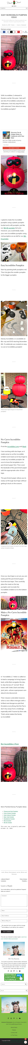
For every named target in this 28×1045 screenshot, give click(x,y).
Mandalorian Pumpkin (9, 818)
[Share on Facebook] (4, 32)
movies (18, 872)
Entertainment (12, 872)
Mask (24, 446)
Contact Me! (14, 1032)
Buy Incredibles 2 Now (10, 744)
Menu (14, 6)
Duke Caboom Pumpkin (10, 815)
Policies (14, 1030)
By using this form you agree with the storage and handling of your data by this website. (13, 926)
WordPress (19, 1042)
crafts (2, 872)
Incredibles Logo (13, 446)
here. (23, 968)
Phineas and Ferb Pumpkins (11, 811)
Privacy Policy (12, 1042)
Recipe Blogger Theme (16, 1040)
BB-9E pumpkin (9, 228)
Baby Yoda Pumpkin (9, 817)
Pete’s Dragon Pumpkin (10, 813)
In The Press (14, 1035)
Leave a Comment (21, 25)
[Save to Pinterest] (18, 32)
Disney (6, 872)
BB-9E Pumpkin (8, 822)
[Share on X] (11, 32)
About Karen (14, 1027)
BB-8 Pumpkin (7, 820)
